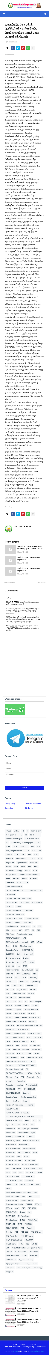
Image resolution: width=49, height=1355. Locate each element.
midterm (32, 1022)
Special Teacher (30, 1168)
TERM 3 (9, 1208)
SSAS (8, 1172)
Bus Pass (33, 879)
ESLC (24, 962)
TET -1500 (32, 1208)
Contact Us (9, 808)
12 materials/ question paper (22, 843)
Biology (19, 871)
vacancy (9, 1252)
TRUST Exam (11, 1244)
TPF (22, 1228)
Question (26, 1093)
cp (34, 926)
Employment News (13, 958)
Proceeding (21, 1081)
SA (13, 1125)
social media (30, 1161)
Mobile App (10, 1029)
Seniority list (10, 1153)
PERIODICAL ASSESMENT (26, 1065)
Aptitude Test (22, 863)
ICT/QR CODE (22, 990)
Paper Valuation (12, 1057)
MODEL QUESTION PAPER (15, 1033)
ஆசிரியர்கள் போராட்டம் (13, 1264)
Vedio (24, 1256)
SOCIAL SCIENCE (12, 1164)
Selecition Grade (29, 1149)
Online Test (10, 1053)
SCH (32, 1125)
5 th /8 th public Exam (14, 851)
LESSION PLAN (19, 1014)
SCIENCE (30, 1137)
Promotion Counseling (14, 1085)
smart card (10, 1157)
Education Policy (12, 950)
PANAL (36, 1053)
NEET (29, 1037)
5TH (27, 851)
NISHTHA (9, 1045)
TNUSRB (28, 1224)
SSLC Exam (30, 1172)
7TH (17, 855)
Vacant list (34, 1252)
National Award (18, 1037)
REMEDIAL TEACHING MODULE (17, 1113)
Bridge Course (11, 875)
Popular (8, 1290)
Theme (15, 1351)
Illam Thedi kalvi (19, 994)
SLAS (35, 1153)
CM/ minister (37, 902)
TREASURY (29, 1240)
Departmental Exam (24, 934)
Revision (9, 1121)
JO (26, 1002)
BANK (23, 867)
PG (27, 1069)
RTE (34, 1121)
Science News (11, 1145)
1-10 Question (11, 835)
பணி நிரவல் (10, 1268)
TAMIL (8, 1188)
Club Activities (11, 902)
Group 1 (9, 978)
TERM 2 (38, 1204)
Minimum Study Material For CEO (29, 1025)
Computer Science (31, 918)
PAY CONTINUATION (34, 1057)
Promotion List (31, 1085)
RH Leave (18, 1121)
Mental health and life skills (16, 1022)
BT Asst (16, 879)
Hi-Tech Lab (23, 982)
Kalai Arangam (35, 1002)
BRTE (8, 879)
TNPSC (22, 1220)
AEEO (40, 859)
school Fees (10, 1133)
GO (37, 970)
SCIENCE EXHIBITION (31, 1141)
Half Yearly (33, 978)
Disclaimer (29, 808)
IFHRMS (33, 990)
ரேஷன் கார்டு (38, 1268)
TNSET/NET (10, 1224)
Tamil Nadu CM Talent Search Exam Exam (21, 1192)
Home (15, 1344)
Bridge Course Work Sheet (28, 875)
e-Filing (39, 942)
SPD (7, 1168)
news (8, 1041)
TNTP (20, 1224)
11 (38, 835)
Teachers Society (27, 1200)
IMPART (31, 994)
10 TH (32, 835)
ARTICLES (33, 863)
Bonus (27, 871)
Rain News (16, 1101)
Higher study (35, 982)
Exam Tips (10, 966)
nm (17, 1045)
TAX (37, 1196)
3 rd (32, 847)
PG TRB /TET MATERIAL (14, 1073)
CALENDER (10, 883)
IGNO (8, 994)
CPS (7, 930)
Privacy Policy (10, 804)
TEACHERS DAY (12, 1200)
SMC (19, 1157)
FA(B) (25, 966)
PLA (16, 1077)
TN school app (11, 1220)
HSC (21, 986)
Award (8, 867)
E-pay (8, 946)
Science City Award (13, 1141)
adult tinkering (21, 859)
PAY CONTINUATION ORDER (16, 1061)
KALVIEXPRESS (22, 526)
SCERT (25, 1125)
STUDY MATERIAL (12, 1176)
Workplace (34, 1256)
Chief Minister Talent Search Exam (18, 898)
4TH (38, 847)
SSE (14, 1172)
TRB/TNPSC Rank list (14, 1240)
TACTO (22, 1184)
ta (16, 1184)
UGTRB (34, 1244)
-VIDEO (8, 831)
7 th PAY (9, 855)
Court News (25, 926)
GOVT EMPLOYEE (23, 974)
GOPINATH (10, 974)
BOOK (35, 871)
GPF (34, 974)
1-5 (20, 835)
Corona (9, 922)
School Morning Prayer (26, 1133)
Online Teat (36, 1049)
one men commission (21, 1049)
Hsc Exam (29, 986)
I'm (7, 990)
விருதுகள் (9, 1272)
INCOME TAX (11, 998)
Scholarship (10, 1129)
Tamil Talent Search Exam (15, 1196)
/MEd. (16, 831)
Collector (9, 906)
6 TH (33, 851)
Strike (40, 1172)
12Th (8, 847)
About (22, 1344)
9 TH (35, 855)
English (26, 958)
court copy (27, 922)
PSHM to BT (10, 1089)
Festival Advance (12, 970)
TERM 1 (29, 1204)
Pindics (9, 1077)
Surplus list (29, 1180)
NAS (7, 1037)
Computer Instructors (14, 918)
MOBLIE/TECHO (23, 1029)
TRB (16, 1232)
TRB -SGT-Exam (27, 1236)
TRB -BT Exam (36, 1232)
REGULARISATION (12, 1109)
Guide (17, 978)
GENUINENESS (27, 970)
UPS (7, 1248)
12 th (37, 843)
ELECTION (10, 954)
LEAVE (8, 1014)
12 (7, 843)
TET (23, 1208)
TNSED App (32, 1220)
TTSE (21, 1244)
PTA (19, 1089)
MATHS (9, 1018)
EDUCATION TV (27, 950)
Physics (37, 1073)
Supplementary (27, 1176)
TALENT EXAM (33, 1184)
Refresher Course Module (15, 1105)
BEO (35, 867)
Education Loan (25, 946)
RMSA (27, 1121)
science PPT (23, 1145)
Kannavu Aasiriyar (22, 1006)
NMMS (24, 1045)
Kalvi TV (9, 1006)
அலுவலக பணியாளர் (26, 1260)
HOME (14, 986)
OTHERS (20, 1053)
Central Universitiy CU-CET (15, 890)
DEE (38, 930)
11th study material (32, 839)
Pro (38, 1077)
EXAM (32, 962)
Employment (28, 954)
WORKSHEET (11, 1260)
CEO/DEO (32, 890)
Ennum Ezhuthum (12, 962)
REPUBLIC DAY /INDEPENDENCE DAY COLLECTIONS (20, 1117)
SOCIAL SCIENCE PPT (14, 1161)
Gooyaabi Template (37, 1351)
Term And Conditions (33, 804)
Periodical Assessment (14, 1069)
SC (19, 1125)
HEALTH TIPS (11, 982)
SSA (40, 1168)
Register (30, 1105)
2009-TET (24, 847)
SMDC (26, 1157)
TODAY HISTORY (12, 1228)
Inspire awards (24, 998)
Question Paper (11, 1097)
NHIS (33, 1041)
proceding (9, 1081)
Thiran (22, 1212)
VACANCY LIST (21, 1252)
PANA (29, 1053)
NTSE (8, 1049)
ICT (12, 990)
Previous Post (9, 583)
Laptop (18, 1010)
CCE (26, 883)
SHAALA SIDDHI (24, 1153)
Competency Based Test (15, 914)
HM (7, 986)
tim (29, 1212)
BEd (29, 867)
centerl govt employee (14, 886)
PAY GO (32, 1061)
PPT (22, 1077)
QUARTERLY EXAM (13, 1093)
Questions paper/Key (28, 1097)
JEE (20, 1002)
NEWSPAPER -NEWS (20, 1041)
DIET (24, 938)
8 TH (23, 855)
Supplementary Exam (14, 1180)
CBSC (19, 883)
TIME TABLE (10, 1216)
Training (30, 1228)
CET (40, 890)
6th (40, 851)
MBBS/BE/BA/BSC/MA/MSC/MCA (27, 1018)
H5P (24, 978)
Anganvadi (10, 863)
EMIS (18, 954)
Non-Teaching (35, 1045)
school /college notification (28, 1129)
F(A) (18, 966)
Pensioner (9, 1065)
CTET (27, 930)
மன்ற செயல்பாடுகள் (23, 1268)
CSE (20, 930)
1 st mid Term (36, 831)
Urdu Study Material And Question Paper (27, 1248)
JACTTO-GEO (11, 1002)
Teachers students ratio (14, 1204)
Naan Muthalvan (34, 1033)
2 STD (15, 847)
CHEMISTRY (10, 894)
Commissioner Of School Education (19, 910)
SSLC (21, 1172)
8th (29, 855)
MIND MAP (10, 1025)
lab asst (35, 1006)
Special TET (16, 1168)
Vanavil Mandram (12, 1256)
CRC (14, 930)
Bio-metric (9, 871)
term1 (17, 1208)
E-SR (15, 946)
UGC (27, 1244)
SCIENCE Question (13, 1149)
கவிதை (27, 1264)
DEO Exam (10, 934)
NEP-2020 (38, 1037)
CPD (39, 926)
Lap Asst (9, 1010)
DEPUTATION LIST (12, 938)
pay (22, 1057)
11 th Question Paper (14, 839)
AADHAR (9, 859)
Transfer (9, 1232)
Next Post (41, 583)
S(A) (7, 1125)
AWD (16, 867)
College (18, 906)
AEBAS (32, 859)
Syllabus (9, 1184)
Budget (24, 879)
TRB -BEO (24, 1232)
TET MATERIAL (11, 1212)
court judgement (12, 926)
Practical (30, 1077)
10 (26, 835)
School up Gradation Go (15, 1137)
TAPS (30, 1196)
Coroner (18, 922)
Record (25, 1101)
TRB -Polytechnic (12, 1236)
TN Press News (23, 1216)
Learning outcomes (31, 1010)
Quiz (7, 1101)
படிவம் (35, 1264)
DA (33, 930)
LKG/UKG (31, 1014)
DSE (32, 942)
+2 (23, 831)
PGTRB (29, 1073)
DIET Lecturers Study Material (17, 942)
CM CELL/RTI (24, 902)
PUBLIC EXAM (29, 1089)
